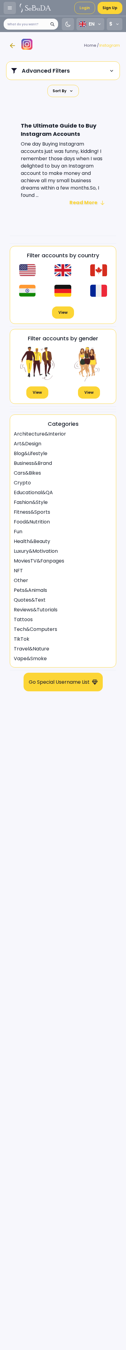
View (63, 312)
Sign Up (109, 7)
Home (90, 45)
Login (85, 7)
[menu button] (10, 8)
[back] (12, 45)
